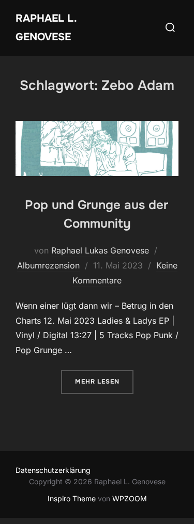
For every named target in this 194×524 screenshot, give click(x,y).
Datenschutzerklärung (53, 470)
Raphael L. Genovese (46, 27)
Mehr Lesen (104, 381)
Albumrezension (48, 265)
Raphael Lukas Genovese (100, 250)
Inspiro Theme (72, 498)
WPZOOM (129, 498)
